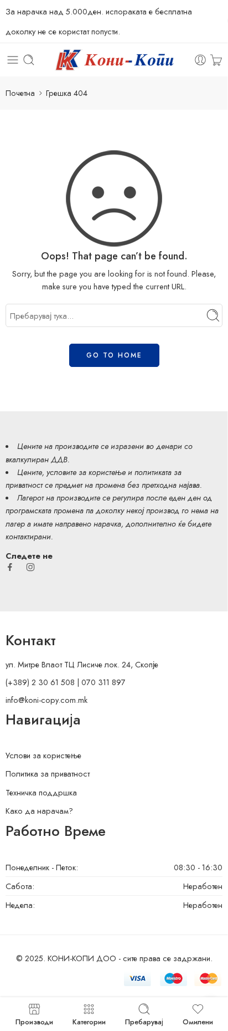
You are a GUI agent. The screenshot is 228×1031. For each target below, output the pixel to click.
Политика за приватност (48, 773)
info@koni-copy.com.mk (46, 700)
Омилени (198, 1021)
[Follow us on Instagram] (30, 567)
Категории (89, 1021)
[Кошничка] (216, 60)
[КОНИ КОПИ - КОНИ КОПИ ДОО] (113, 60)
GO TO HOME (114, 355)
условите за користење (86, 472)
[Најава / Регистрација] (200, 60)
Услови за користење (43, 755)
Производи (34, 1021)
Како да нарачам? (39, 810)
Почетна (20, 93)
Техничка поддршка (41, 792)
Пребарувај (144, 1021)
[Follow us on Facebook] (10, 567)
